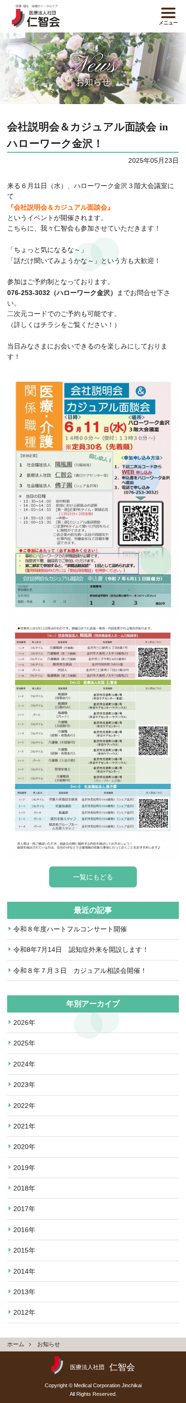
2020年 (24, 1146)
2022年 (24, 1105)
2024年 (24, 1064)
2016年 (24, 1230)
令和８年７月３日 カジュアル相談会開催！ (80, 970)
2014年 (24, 1271)
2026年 (24, 1022)
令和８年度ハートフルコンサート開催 (70, 929)
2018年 (24, 1188)
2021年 (24, 1126)
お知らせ (48, 1344)
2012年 (24, 1312)
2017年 (24, 1209)
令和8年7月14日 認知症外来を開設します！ (81, 949)
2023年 (24, 1084)
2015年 (24, 1250)
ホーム (15, 1344)
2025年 (24, 1043)
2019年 (24, 1167)
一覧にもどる (93, 877)
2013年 (24, 1292)
